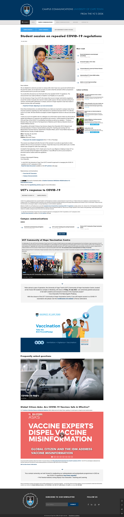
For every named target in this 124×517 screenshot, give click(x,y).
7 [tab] (69, 457)
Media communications (62, 22)
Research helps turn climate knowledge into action (92, 112)
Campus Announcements (30, 176)
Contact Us (85, 22)
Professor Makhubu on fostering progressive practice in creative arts (93, 120)
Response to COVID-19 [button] (28, 195)
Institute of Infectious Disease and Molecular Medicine (35, 410)
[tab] (62, 233)
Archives (75, 22)
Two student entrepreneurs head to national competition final (92, 95)
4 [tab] (60, 457)
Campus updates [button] (27, 29)
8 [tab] (72, 457)
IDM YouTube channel (26, 464)
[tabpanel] (62, 435)
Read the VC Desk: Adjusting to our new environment (38, 106)
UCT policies (48, 166)
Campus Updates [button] (41, 195)
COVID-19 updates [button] (43, 29)
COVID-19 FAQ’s (30, 395)
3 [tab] (57, 457)
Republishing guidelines (74, 515)
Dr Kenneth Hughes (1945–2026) (87, 61)
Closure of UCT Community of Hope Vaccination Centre (91, 227)
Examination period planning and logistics (33, 226)
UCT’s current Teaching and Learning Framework (63, 226)
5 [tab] (63, 457)
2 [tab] (55, 457)
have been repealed (70, 475)
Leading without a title (88, 128)
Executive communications (70, 272)
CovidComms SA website (89, 249)
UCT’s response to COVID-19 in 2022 (64, 29)
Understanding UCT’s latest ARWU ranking (89, 75)
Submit (73, 504)
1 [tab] (52, 457)
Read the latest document (28, 166)
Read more (62, 233)
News (33, 22)
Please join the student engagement (33, 140)
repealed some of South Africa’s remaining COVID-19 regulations (59, 206)
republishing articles (35, 185)
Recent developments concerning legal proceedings (89, 55)
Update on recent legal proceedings (88, 82)
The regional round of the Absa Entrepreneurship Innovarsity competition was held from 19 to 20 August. (93, 98)
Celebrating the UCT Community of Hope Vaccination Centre (40, 274)
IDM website (34, 464)
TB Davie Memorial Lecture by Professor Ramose (91, 68)
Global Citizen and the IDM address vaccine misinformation (61, 451)
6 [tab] (66, 457)
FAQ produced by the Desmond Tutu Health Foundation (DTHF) (66, 460)
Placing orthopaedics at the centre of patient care (93, 103)
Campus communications (45, 22)
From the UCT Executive (30, 173)
